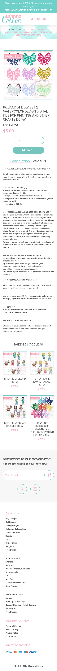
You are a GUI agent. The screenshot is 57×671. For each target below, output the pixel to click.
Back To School (13, 558)
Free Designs (11, 550)
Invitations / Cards (14, 594)
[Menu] (50, 19)
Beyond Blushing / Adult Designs (21, 605)
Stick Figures (11, 543)
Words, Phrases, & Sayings (18, 569)
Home (11, 29)
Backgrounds (12, 572)
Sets (20, 29)
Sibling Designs (12, 525)
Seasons (9, 565)
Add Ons (9, 579)
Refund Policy (12, 629)
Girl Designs (11, 522)
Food (8, 539)
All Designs (11, 608)
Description (20, 161)
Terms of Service (13, 626)
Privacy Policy (12, 633)
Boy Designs (11, 518)
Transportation (13, 532)
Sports (9, 536)
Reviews (39, 161)
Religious (10, 546)
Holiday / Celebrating (16, 529)
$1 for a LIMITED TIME (16, 582)
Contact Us (11, 636)
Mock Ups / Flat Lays (15, 601)
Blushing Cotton (35, 666)
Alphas (9, 598)
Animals (9, 562)
